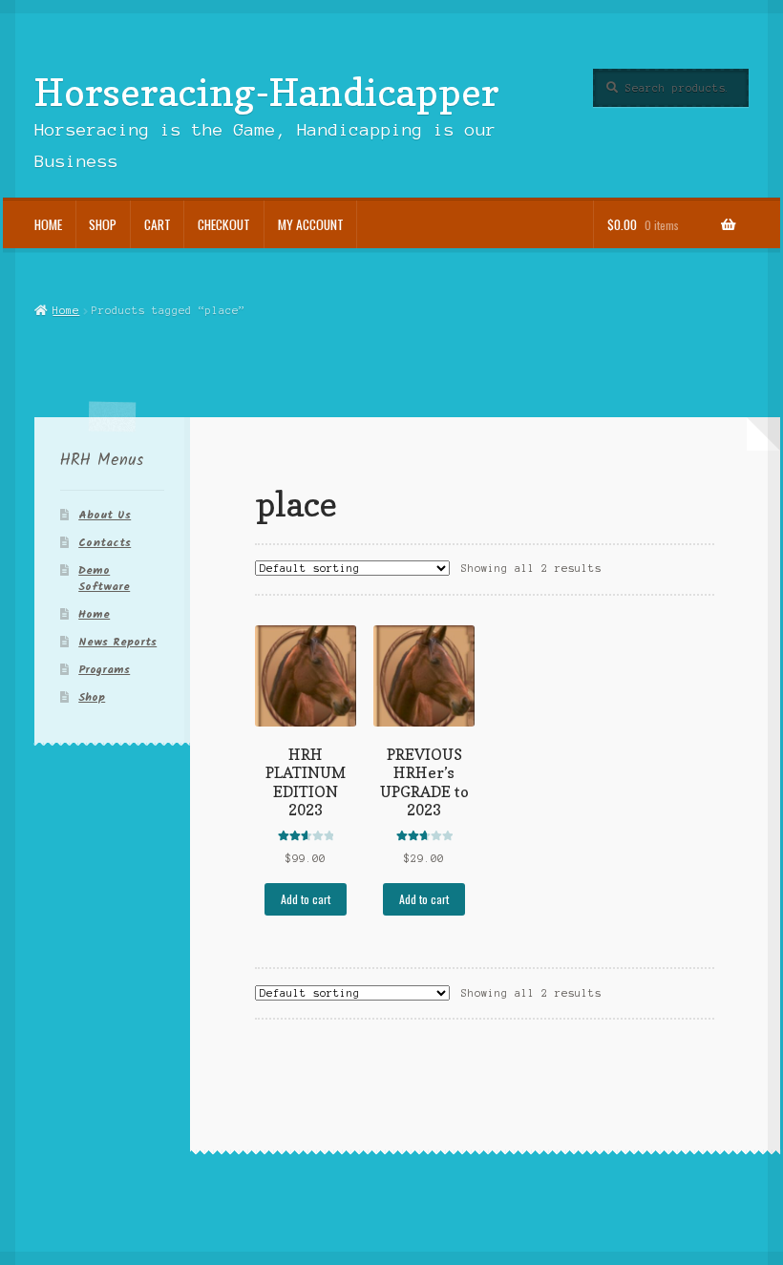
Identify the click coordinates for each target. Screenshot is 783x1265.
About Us (104, 515)
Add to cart (305, 899)
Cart (157, 224)
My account (311, 224)
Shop (102, 224)
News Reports (117, 642)
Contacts (104, 543)
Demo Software (104, 578)
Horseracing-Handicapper (266, 92)
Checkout (224, 224)
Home (48, 224)
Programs (104, 670)
